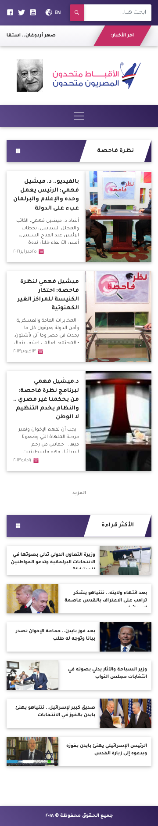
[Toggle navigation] (79, 116)
